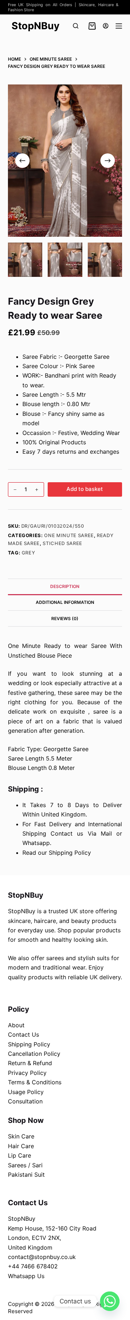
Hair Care (21, 1146)
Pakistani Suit (26, 1174)
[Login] (105, 26)
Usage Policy (26, 1091)
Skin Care (21, 1136)
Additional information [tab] (65, 602)
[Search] (75, 26)
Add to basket (84, 488)
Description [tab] (64, 586)
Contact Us (23, 1034)
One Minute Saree (69, 535)
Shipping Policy (29, 1044)
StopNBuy (36, 26)
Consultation (25, 1101)
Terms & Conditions (34, 1082)
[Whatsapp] (110, 1301)
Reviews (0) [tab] (64, 618)
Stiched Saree (62, 543)
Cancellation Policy (34, 1053)
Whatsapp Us (26, 1276)
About (16, 1025)
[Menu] (119, 26)
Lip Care (19, 1155)
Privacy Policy (27, 1072)
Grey (28, 553)
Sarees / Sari (25, 1165)
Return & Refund (30, 1063)
